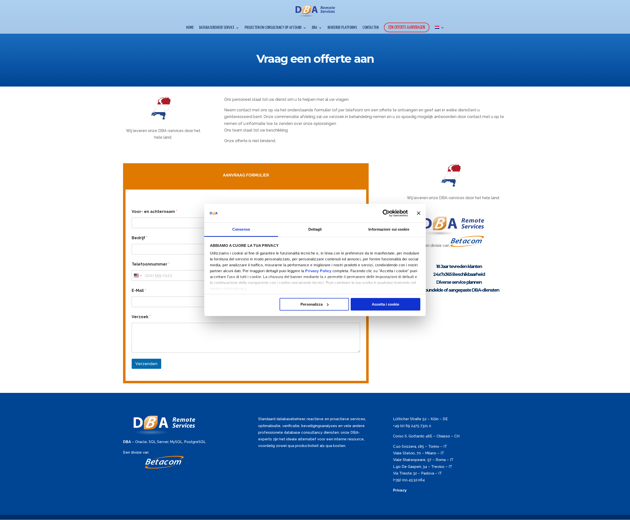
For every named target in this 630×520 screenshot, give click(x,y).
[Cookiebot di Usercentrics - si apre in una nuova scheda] (386, 213)
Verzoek (141, 316)
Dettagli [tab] (315, 229)
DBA (314, 28)
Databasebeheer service (216, 28)
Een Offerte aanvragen (406, 27)
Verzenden (146, 363)
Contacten (370, 28)
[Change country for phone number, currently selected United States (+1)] (137, 275)
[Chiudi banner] (418, 213)
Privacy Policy (318, 271)
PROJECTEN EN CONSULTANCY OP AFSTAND (273, 28)
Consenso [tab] (241, 229)
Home (190, 28)
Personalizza (311, 304)
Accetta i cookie (385, 304)
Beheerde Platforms (342, 28)
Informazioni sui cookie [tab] (388, 229)
